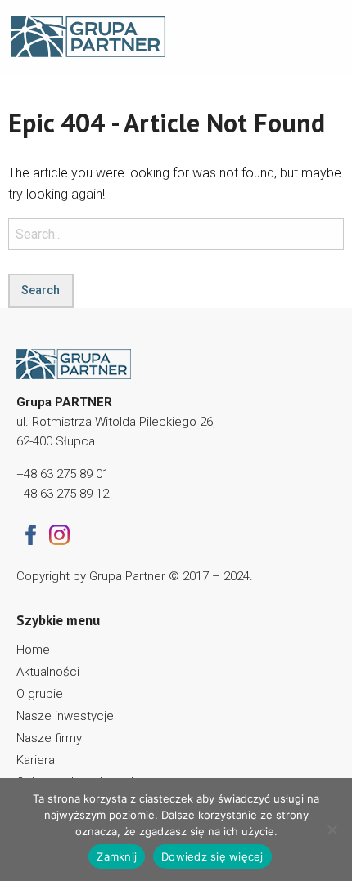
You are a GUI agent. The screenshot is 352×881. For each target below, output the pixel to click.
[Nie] (331, 829)
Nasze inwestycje (65, 716)
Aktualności (47, 671)
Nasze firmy (49, 738)
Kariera (35, 760)
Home (33, 649)
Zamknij (117, 856)
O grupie (39, 693)
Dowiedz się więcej (212, 856)
